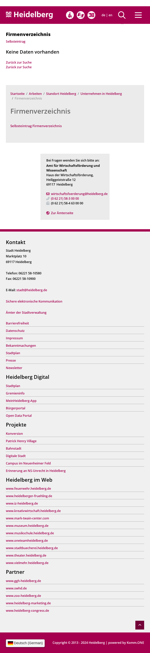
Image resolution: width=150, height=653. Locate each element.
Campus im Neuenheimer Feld (28, 463)
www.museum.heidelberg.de (27, 526)
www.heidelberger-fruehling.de (29, 496)
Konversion (14, 433)
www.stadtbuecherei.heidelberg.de (32, 548)
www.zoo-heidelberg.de (23, 596)
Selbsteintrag (15, 41)
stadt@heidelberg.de (31, 290)
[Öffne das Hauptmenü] (138, 15)
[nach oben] (139, 625)
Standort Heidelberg (61, 94)
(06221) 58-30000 (65, 198)
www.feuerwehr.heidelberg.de (28, 488)
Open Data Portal (19, 415)
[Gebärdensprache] (81, 15)
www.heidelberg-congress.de (27, 610)
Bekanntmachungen (21, 345)
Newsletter (14, 368)
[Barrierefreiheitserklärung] (70, 15)
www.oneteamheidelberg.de (27, 540)
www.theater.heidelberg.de (26, 555)
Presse (11, 360)
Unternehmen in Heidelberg (101, 94)
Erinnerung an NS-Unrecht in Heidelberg (36, 471)
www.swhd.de (16, 588)
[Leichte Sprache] (91, 15)
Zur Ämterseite (62, 213)
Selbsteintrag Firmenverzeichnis (36, 126)
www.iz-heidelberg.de (22, 503)
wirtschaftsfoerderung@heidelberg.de (79, 194)
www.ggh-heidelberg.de (23, 581)
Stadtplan (13, 353)
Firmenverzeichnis (40, 111)
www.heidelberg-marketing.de (28, 603)
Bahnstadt (13, 448)
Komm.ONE (135, 642)
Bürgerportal (15, 408)
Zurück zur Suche (19, 62)
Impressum (14, 338)
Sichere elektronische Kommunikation (34, 301)
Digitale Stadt (16, 456)
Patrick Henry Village (21, 441)
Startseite (17, 94)
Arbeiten (35, 94)
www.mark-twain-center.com (27, 518)
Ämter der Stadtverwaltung (26, 312)
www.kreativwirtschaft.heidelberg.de (33, 511)
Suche (123, 15)
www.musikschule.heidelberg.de (30, 533)
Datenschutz (15, 331)
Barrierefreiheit (17, 323)
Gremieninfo (15, 393)
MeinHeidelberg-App (21, 401)
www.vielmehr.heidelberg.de (27, 563)
